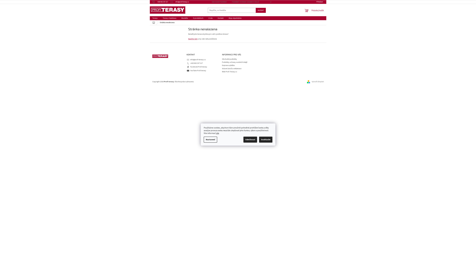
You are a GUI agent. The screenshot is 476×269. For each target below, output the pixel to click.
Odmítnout (250, 139)
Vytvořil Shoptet (318, 81)
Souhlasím (266, 139)
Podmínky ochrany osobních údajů (245, 2)
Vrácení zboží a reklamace (231, 68)
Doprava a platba (228, 65)
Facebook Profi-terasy (198, 67)
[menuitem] (155, 18)
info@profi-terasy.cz (198, 59)
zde (217, 133)
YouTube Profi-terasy (198, 70)
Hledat (261, 10)
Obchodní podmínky (219, 2)
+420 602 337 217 (196, 63)
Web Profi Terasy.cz (229, 71)
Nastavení (210, 139)
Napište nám (192, 39)
